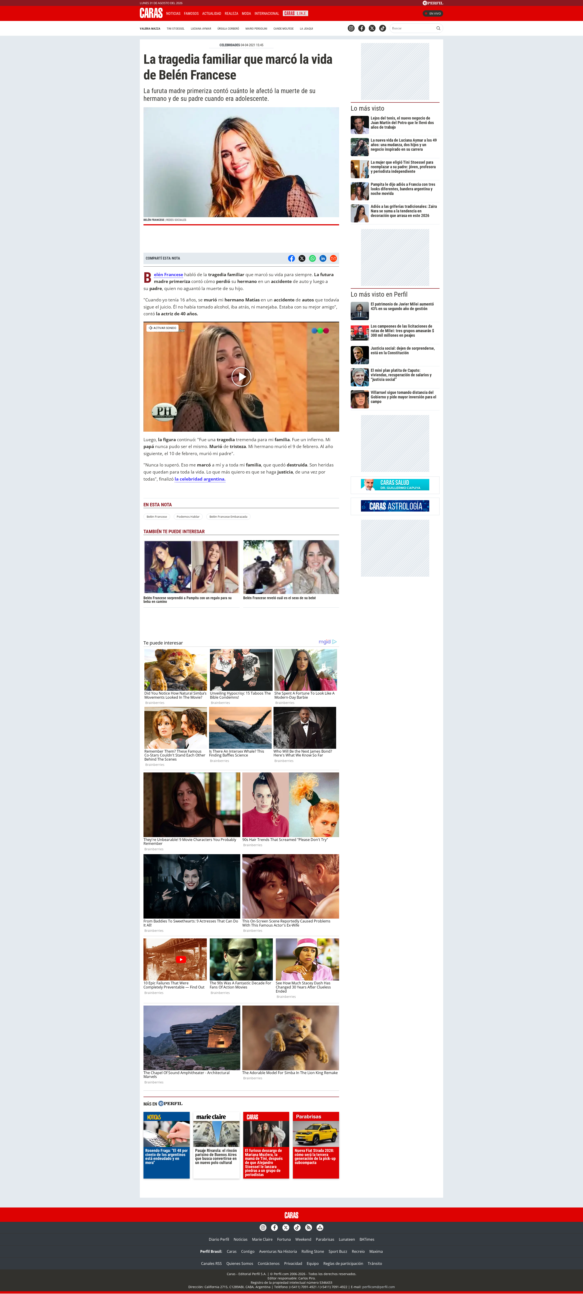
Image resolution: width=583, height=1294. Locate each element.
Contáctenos (269, 1263)
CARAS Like (295, 13)
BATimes (367, 1239)
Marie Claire (262, 1239)
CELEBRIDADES (230, 45)
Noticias (173, 13)
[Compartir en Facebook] (291, 258)
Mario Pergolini (256, 28)
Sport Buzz (338, 1251)
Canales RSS (211, 1263)
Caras (232, 1251)
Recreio (358, 1251)
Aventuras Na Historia (278, 1251)
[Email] (333, 258)
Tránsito (375, 1263)
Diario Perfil (219, 1239)
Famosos (191, 13)
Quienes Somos (239, 1263)
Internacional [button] (267, 13)
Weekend (303, 1239)
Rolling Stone (313, 1251)
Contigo (248, 1251)
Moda (246, 13)
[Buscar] (438, 28)
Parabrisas (325, 1239)
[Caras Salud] (395, 489)
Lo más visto (367, 108)
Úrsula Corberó (228, 28)
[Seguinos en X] (372, 28)
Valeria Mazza (150, 28)
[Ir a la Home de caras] (151, 16)
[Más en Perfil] (170, 1104)
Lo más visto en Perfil (379, 294)
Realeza (231, 13)
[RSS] (308, 1227)
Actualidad (211, 13)
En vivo (435, 13)
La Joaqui (306, 28)
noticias (166, 1117)
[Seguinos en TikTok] (382, 28)
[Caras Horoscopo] (395, 510)
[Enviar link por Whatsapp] (312, 258)
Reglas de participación (343, 1263)
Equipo (313, 1263)
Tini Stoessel (175, 28)
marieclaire (216, 1117)
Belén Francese (168, 274)
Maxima (376, 1251)
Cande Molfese (284, 28)
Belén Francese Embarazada (228, 517)
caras (266, 1117)
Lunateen (347, 1239)
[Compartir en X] (302, 258)
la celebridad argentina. (200, 479)
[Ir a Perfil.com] (433, 3)
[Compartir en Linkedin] (323, 258)
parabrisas (316, 1117)
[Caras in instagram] (351, 28)
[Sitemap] (320, 1227)
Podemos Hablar (188, 517)
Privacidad (293, 1263)
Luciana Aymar (201, 28)
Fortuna (284, 1239)
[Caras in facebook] (361, 28)
